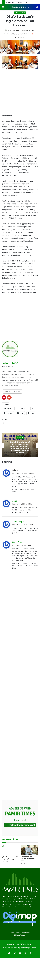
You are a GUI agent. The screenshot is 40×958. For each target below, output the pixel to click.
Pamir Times (12, 30)
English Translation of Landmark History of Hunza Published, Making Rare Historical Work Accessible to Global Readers (20, 447)
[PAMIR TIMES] (20, 7)
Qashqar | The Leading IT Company (25, 948)
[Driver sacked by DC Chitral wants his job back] (29, 850)
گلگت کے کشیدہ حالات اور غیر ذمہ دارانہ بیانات (10, 858)
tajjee (15, 470)
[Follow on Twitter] (16, 30)
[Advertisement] (20, 91)
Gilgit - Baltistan (20, 12)
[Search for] (37, 7)
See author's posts (12, 391)
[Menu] (3, 7)
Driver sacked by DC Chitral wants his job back (29, 859)
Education (20, 437)
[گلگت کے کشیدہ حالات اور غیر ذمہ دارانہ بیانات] (10, 850)
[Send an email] (18, 30)
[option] (20, 445)
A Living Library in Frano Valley (16, 2)
